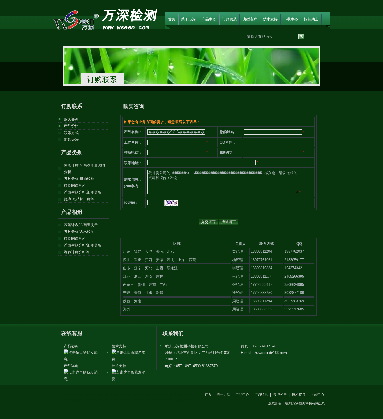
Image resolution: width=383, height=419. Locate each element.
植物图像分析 (75, 185)
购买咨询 (71, 119)
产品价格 (71, 126)
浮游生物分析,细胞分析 (82, 192)
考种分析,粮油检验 (79, 178)
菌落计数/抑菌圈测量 (81, 225)
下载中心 (290, 19)
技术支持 (270, 19)
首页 (171, 19)
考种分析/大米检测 (79, 231)
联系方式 (71, 133)
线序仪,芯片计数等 (79, 199)
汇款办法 (71, 139)
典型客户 (250, 19)
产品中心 (209, 19)
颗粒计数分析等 (76, 252)
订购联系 (229, 19)
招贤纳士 (311, 19)
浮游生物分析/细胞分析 (82, 245)
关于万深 (188, 19)
